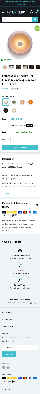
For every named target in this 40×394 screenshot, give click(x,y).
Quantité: (5, 139)
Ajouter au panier (20, 147)
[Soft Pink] (22, 102)
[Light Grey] (14, 110)
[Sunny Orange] (30, 102)
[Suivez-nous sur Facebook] (3, 367)
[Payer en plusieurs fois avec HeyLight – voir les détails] (34, 125)
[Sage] (14, 102)
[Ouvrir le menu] (3, 12)
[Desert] (5, 102)
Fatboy (5, 89)
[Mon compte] (31, 11)
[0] (36, 11)
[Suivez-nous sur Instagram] (8, 367)
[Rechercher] (35, 19)
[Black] (5, 110)
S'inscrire (9, 354)
